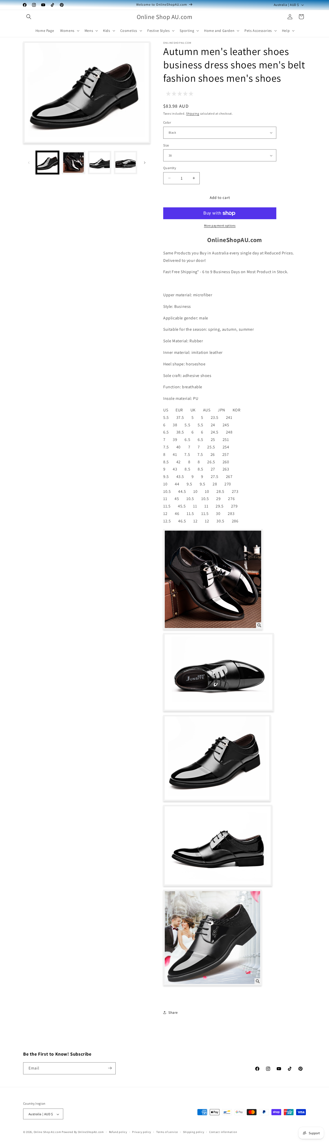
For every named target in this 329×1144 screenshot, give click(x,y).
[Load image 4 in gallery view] (125, 162)
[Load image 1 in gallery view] (47, 162)
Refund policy (118, 1132)
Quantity (169, 168)
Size (166, 145)
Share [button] (173, 1012)
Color (167, 122)
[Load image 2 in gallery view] (73, 162)
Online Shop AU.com (47, 1132)
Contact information (223, 1132)
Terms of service (167, 1132)
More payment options (220, 225)
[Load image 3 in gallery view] (99, 162)
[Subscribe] (109, 1068)
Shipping (192, 113)
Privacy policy (141, 1132)
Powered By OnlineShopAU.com (83, 1132)
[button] (28, 16)
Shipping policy (193, 1132)
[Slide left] (28, 162)
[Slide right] (144, 162)
